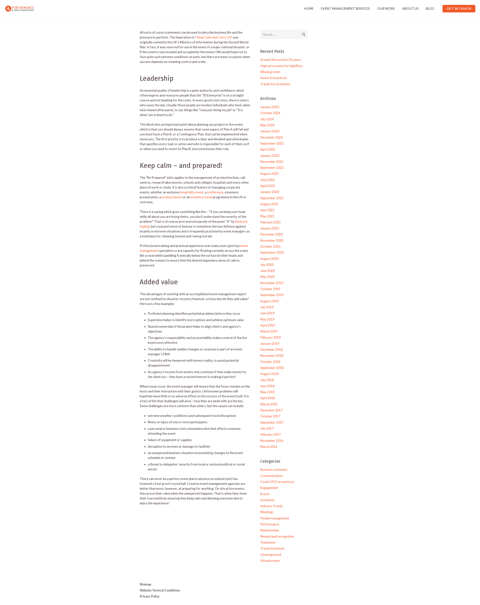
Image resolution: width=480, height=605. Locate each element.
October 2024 (270, 113)
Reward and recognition (277, 536)
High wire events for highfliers (281, 66)
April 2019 (267, 325)
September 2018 (272, 368)
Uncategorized (270, 555)
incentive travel (201, 197)
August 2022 (269, 174)
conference (215, 192)
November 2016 (271, 441)
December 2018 (271, 350)
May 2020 (267, 277)
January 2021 (269, 228)
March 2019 (268, 331)
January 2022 (269, 192)
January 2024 (269, 131)
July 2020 (267, 265)
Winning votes (270, 72)
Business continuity (273, 469)
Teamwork (267, 542)
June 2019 (267, 313)
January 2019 (269, 343)
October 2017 (270, 416)
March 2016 (268, 447)
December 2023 (271, 137)
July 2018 (267, 380)
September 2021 (272, 198)
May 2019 (267, 319)
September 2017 (272, 422)
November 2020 (271, 240)
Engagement (269, 488)
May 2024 (267, 125)
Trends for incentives (275, 84)
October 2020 (270, 246)
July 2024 (267, 119)
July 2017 (267, 428)
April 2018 (267, 398)
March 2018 (268, 404)
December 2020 (271, 234)
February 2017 (270, 434)
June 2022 (267, 180)
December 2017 (271, 410)
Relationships (269, 530)
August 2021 (269, 204)
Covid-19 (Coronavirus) (277, 482)
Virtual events (270, 561)
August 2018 (269, 374)
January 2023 (269, 156)
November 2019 (271, 283)
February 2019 (270, 337)
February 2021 (270, 222)
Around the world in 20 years (280, 60)
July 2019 (267, 307)
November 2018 (271, 356)
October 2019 (270, 289)
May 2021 (267, 216)
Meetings (267, 512)
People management (274, 518)
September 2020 (272, 252)
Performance (269, 524)
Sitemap (145, 584)
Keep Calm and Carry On (213, 37)
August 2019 (269, 301)
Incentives (267, 500)
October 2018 (270, 362)
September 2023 (272, 143)
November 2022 (271, 162)
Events (265, 494)
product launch (171, 197)
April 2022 (267, 186)
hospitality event (192, 192)
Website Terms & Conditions (160, 590)
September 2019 (272, 295)
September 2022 (272, 168)
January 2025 (269, 107)
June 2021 (267, 210)
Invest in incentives (273, 78)
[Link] (19, 8)
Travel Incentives (272, 548)
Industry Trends (271, 506)
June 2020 (267, 271)
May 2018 (267, 392)
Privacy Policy (150, 596)
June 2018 (267, 386)
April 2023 (267, 149)
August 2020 (269, 259)
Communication (271, 476)
